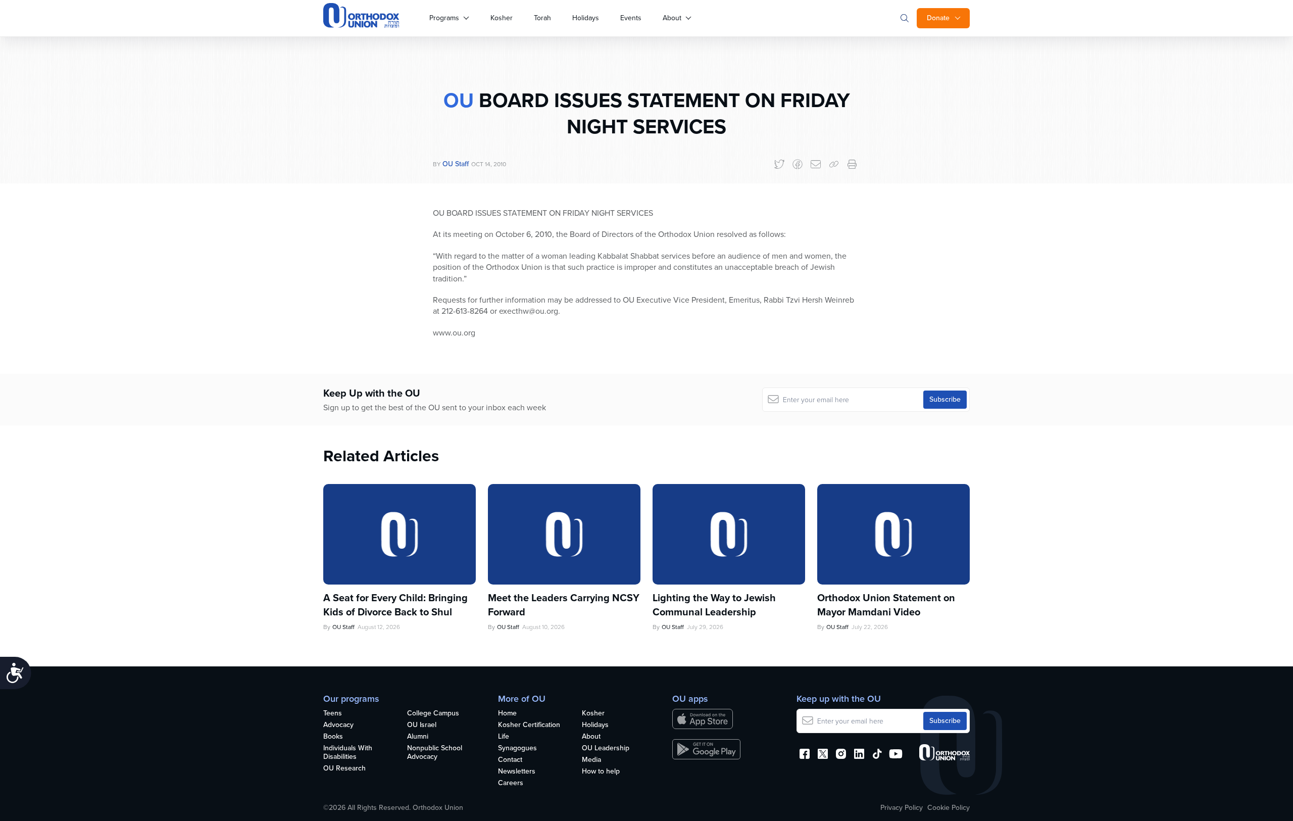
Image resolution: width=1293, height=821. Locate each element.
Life (503, 737)
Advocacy (338, 725)
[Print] (852, 164)
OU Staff (455, 164)
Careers (510, 783)
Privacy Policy (901, 808)
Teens (332, 713)
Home (507, 713)
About (672, 18)
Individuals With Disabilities (347, 753)
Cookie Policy (948, 808)
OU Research (344, 769)
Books (333, 737)
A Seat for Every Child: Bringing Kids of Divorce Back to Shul (395, 605)
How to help (601, 772)
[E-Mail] (816, 164)
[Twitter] (779, 164)
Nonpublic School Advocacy (434, 753)
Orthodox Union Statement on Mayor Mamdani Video (886, 605)
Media (591, 760)
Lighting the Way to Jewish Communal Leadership (714, 605)
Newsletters (516, 772)
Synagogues (517, 748)
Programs (444, 18)
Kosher (501, 18)
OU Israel (421, 725)
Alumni (417, 737)
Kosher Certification (529, 725)
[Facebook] (797, 164)
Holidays (585, 18)
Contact (510, 760)
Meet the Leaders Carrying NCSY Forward (563, 605)
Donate (938, 18)
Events (630, 18)
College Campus (433, 713)
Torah (542, 18)
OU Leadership (605, 748)
